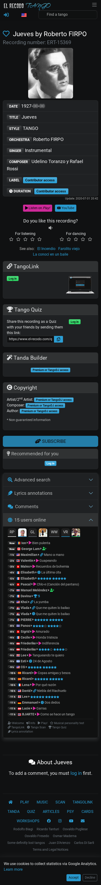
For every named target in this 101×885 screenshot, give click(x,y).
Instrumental (30, 150)
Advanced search (32, 480)
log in (76, 773)
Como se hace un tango (57, 714)
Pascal (26, 584)
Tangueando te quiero (48, 655)
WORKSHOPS (28, 821)
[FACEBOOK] (48, 821)
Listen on (39, 208)
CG (23, 667)
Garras (41, 708)
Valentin (27, 560)
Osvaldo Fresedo (37, 836)
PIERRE (26, 620)
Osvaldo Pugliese (75, 829)
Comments (26, 506)
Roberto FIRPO (36, 139)
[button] (24, 15)
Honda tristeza (46, 637)
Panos (25, 626)
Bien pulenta (40, 543)
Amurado (42, 631)
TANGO (23, 128)
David (26, 691)
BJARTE (28, 714)
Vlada (25, 608)
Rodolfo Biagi (23, 829)
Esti (23, 661)
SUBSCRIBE (53, 441)
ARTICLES (51, 811)
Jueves (23, 117)
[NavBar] (94, 4)
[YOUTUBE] (71, 821)
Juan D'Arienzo (59, 843)
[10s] (50, 228)
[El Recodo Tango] (10, 802)
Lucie (26, 708)
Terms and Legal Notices (50, 849)
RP (12, 532)
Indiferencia (50, 643)
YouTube (67, 208)
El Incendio (46, 248)
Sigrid (25, 631)
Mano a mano (54, 555)
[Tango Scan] (39, 572)
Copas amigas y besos (53, 673)
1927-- (27, 106)
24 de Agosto (42, 661)
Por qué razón (45, 685)
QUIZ (31, 811)
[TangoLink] (42, 555)
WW (54, 532)
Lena (26, 685)
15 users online (30, 520)
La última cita (51, 572)
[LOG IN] (6, 15)
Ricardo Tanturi (48, 829)
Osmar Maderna (65, 836)
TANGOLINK (83, 802)
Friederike (28, 643)
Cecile (25, 637)
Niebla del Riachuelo (51, 691)
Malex (25, 566)
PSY (70, 811)
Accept (74, 877)
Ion (23, 543)
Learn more (13, 869)
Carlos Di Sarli (84, 843)
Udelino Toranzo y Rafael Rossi (45, 165)
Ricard (27, 673)
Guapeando (48, 560)
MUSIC (42, 802)
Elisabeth (28, 572)
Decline (90, 877)
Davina (26, 596)
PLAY (24, 802)
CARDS (87, 811)
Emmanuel (30, 702)
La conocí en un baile (50, 254)
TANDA (13, 811)
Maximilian (29, 555)
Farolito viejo (69, 248)
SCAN (60, 802)
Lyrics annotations (33, 493)
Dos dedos (52, 702)
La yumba (41, 602)
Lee (23, 655)
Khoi (24, 602)
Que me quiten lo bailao (53, 608)
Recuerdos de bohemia (52, 566)
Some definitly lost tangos (26, 843)
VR (65, 532)
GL (32, 532)
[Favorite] (7, 34)
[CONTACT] (82, 821)
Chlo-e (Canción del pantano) (57, 584)
